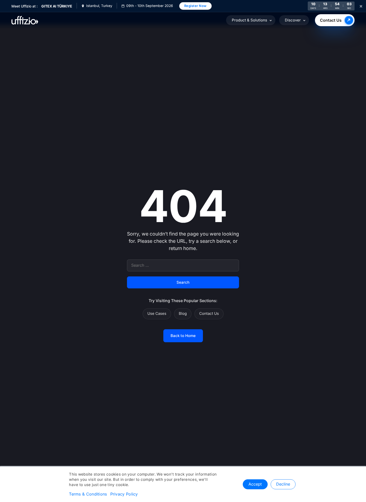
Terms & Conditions (88, 494)
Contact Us (331, 20)
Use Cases (156, 314)
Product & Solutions (249, 20)
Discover (293, 20)
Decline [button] (283, 484)
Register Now (195, 6)
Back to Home (183, 335)
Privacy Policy (124, 494)
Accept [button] (255, 484)
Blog (183, 314)
